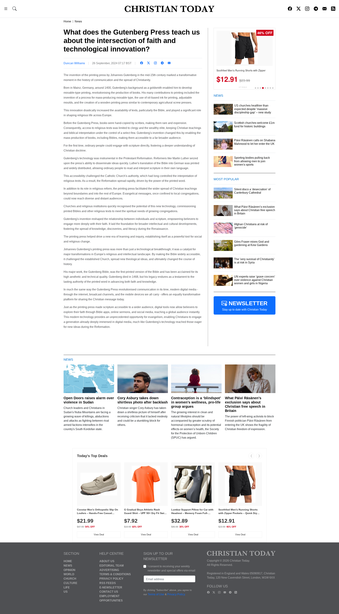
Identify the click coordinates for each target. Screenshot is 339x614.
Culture (70, 583)
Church (70, 578)
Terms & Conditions (115, 574)
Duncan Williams (74, 63)
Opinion (69, 569)
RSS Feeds (107, 583)
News (78, 21)
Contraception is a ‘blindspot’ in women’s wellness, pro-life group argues (196, 402)
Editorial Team (111, 565)
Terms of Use (156, 594)
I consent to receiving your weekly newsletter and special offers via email (171, 568)
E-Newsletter (110, 587)
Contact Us (108, 591)
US (66, 591)
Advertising (109, 569)
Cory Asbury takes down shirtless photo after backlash (142, 400)
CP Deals (243, 87)
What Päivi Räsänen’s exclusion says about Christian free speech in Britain (245, 404)
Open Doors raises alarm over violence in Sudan (89, 400)
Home (67, 21)
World (69, 574)
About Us (106, 561)
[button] (6, 9)
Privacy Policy (111, 578)
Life (67, 587)
